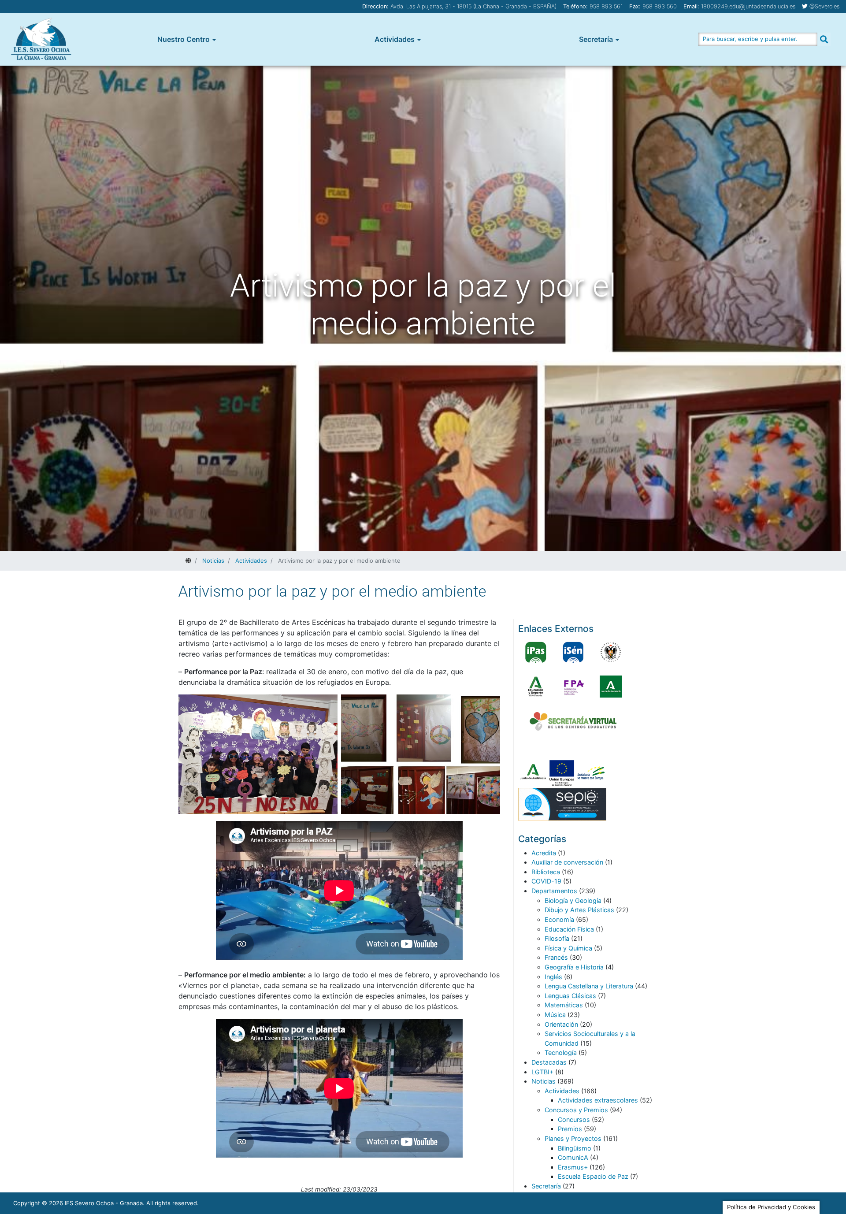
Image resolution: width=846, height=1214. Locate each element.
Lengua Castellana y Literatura (589, 986)
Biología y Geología (573, 900)
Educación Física (569, 929)
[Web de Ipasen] (535, 652)
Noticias (543, 1081)
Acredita (543, 853)
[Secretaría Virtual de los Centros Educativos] (573, 721)
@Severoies (824, 6)
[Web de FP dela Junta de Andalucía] (573, 687)
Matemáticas (564, 1005)
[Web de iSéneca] (573, 652)
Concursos (574, 1119)
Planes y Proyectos (573, 1138)
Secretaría (596, 39)
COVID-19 (546, 881)
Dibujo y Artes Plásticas (579, 909)
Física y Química (568, 948)
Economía (559, 919)
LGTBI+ (542, 1072)
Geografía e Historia (574, 967)
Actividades (395, 39)
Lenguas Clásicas (570, 995)
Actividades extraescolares (598, 1100)
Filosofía (557, 938)
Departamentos (554, 891)
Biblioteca (545, 872)
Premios (570, 1128)
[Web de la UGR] (610, 652)
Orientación (561, 1024)
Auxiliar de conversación (567, 862)
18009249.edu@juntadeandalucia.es (748, 6)
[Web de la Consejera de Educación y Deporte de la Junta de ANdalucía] (535, 687)
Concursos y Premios (576, 1110)
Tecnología (561, 1052)
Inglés (553, 976)
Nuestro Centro (183, 39)
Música (555, 1014)
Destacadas (549, 1062)
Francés (556, 957)
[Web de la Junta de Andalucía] (610, 687)
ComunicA (573, 1157)
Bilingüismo (574, 1148)
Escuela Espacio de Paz (593, 1176)
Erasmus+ (573, 1167)
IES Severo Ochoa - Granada (104, 1203)
